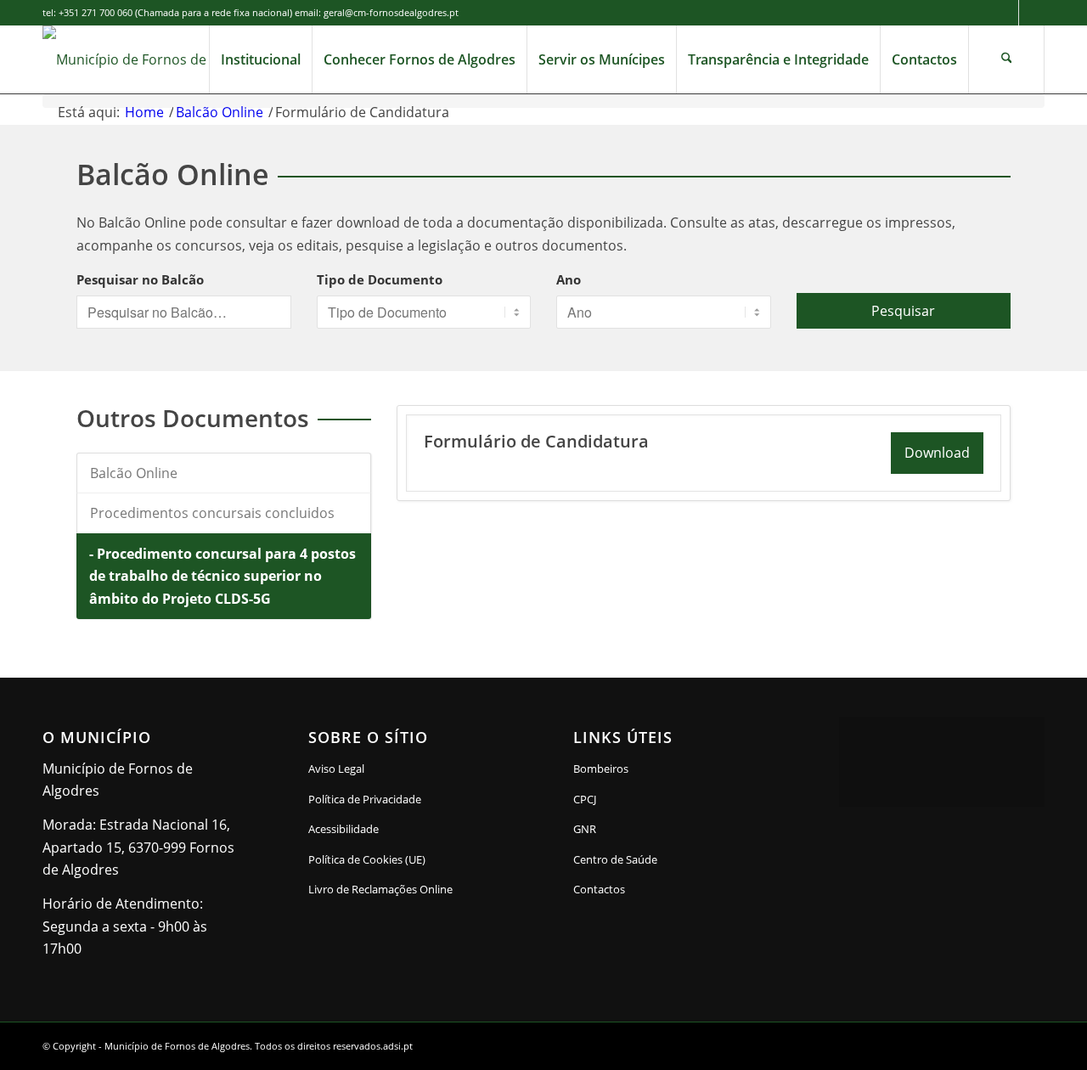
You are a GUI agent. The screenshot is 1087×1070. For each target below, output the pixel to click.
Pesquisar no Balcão (140, 279)
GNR (584, 828)
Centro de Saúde (615, 859)
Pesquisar (903, 310)
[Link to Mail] (1032, 12)
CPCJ (584, 799)
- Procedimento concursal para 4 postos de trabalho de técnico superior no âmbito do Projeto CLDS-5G (222, 576)
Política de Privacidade (364, 799)
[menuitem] (260, 59)
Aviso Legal (336, 768)
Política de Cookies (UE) (366, 859)
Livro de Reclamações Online (411, 889)
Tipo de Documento (379, 279)
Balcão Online (133, 473)
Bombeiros (600, 768)
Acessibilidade (343, 828)
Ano (568, 279)
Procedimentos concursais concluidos (212, 513)
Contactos (599, 889)
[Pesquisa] (1006, 59)
